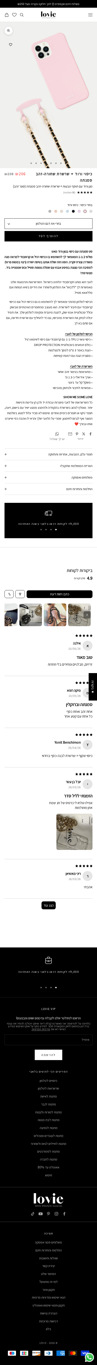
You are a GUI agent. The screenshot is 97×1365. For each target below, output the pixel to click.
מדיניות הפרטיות (41, 1029)
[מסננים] (20, 594)
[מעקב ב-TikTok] (32, 1214)
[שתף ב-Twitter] (84, 434)
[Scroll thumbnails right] (87, 614)
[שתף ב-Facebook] (90, 434)
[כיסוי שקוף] (90, 211)
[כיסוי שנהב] (61, 211)
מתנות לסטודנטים (48, 1151)
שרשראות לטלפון (48, 1088)
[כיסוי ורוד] (85, 211)
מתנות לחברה (48, 1159)
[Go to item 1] (79, 614)
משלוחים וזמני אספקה (48, 1242)
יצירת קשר (48, 1266)
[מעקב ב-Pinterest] (48, 1214)
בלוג (48, 1329)
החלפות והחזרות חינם (48, 1250)
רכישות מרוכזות (48, 1321)
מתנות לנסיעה (49, 1128)
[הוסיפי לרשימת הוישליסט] (11, 44)
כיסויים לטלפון (48, 1080)
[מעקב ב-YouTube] (40, 1214)
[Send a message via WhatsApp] (89, 1357)
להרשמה (48, 1055)
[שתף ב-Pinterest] (77, 434)
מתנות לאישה (48, 1096)
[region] (48, 517)
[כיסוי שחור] (73, 211)
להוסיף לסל (48, 236)
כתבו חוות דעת (59, 594)
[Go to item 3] (30, 614)
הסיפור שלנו (48, 1274)
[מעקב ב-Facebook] (64, 1214)
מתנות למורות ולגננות (48, 1112)
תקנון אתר (48, 1289)
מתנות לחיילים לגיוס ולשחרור (48, 1143)
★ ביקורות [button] (93, 686)
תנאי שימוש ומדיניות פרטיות (48, 1297)
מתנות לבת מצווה (49, 1120)
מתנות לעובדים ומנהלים (48, 1136)
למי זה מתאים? (48, 1282)
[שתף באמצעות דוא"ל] (70, 434)
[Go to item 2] (55, 614)
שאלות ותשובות (48, 1258)
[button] (74, 832)
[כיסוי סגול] (79, 211)
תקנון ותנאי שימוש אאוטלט (48, 1305)
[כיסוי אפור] (49, 211)
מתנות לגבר (48, 1104)
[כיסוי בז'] (55, 211)
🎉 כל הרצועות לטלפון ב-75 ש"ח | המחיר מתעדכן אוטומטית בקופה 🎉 (48, 4)
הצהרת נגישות (48, 1313)
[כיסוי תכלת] (67, 211)
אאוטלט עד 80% (48, 1167)
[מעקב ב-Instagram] (56, 1214)
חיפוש (48, 1175)
